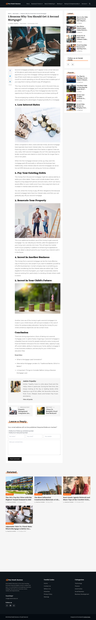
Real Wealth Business (14, 617)
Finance (77, 586)
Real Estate (15, 13)
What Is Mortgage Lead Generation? (29, 359)
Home (9, 13)
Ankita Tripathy (14, 23)
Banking (59, 3)
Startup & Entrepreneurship (71, 3)
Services (84, 3)
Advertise (47, 591)
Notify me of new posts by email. (18, 433)
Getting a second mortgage (47, 74)
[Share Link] (10, 76)
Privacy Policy (48, 594)
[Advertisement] (48, 558)
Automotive (78, 589)
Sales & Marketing (49, 3)
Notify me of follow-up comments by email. (21, 431)
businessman (25, 266)
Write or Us (47, 589)
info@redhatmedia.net (12, 598)
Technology (78, 583)
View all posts (28, 399)
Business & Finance (36, 3)
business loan (50, 163)
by (79, 23)
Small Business (79, 591)
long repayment (26, 182)
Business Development (82, 594)
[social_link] (68, 64)
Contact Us (47, 586)
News (28, 3)
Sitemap (46, 597)
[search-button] (89, 3)
